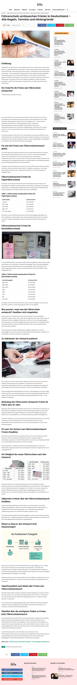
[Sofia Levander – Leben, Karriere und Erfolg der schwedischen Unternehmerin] (70, 105)
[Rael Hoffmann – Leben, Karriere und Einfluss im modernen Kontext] (70, 94)
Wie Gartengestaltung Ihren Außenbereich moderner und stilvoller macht (59, 41)
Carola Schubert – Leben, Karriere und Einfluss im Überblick (60, 74)
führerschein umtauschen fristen (14, 646)
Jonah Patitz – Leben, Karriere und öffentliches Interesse (60, 64)
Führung (56, 102)
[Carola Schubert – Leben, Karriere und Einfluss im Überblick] (70, 73)
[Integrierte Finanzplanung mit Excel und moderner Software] (70, 117)
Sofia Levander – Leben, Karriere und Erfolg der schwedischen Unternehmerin (59, 106)
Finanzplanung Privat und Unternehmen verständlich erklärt (59, 194)
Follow (20, 672)
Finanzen (4, 13)
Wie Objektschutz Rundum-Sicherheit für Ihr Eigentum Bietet (59, 53)
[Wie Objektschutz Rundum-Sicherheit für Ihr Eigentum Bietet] (70, 52)
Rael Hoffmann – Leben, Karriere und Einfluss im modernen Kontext (60, 95)
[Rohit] (4, 25)
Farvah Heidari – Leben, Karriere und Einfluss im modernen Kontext (60, 84)
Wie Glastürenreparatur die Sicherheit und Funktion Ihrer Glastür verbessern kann (39, 669)
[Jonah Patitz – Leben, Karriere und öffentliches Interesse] (70, 63)
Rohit (8, 25)
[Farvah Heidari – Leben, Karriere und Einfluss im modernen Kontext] (70, 83)
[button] (67, 10)
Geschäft (56, 49)
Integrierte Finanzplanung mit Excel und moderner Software (59, 118)
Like (21, 669)
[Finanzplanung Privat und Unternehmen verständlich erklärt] (71, 194)
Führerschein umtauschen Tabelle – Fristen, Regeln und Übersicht (29, 642)
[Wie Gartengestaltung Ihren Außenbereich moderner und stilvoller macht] (70, 40)
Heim (55, 37)
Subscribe (19, 679)
